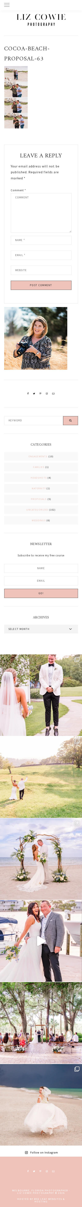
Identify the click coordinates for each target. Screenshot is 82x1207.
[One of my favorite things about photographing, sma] (41, 1023)
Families (38, 467)
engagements (38, 456)
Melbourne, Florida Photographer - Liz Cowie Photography (41, 19)
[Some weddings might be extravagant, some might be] (41, 859)
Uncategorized (37, 509)
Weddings (39, 520)
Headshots (39, 477)
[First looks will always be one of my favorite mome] (41, 695)
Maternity (39, 488)
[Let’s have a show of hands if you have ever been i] (41, 941)
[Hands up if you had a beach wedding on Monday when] (41, 1105)
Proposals (39, 499)
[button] (41, 5)
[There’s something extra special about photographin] (41, 777)
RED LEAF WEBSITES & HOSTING (49, 1200)
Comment (18, 190)
